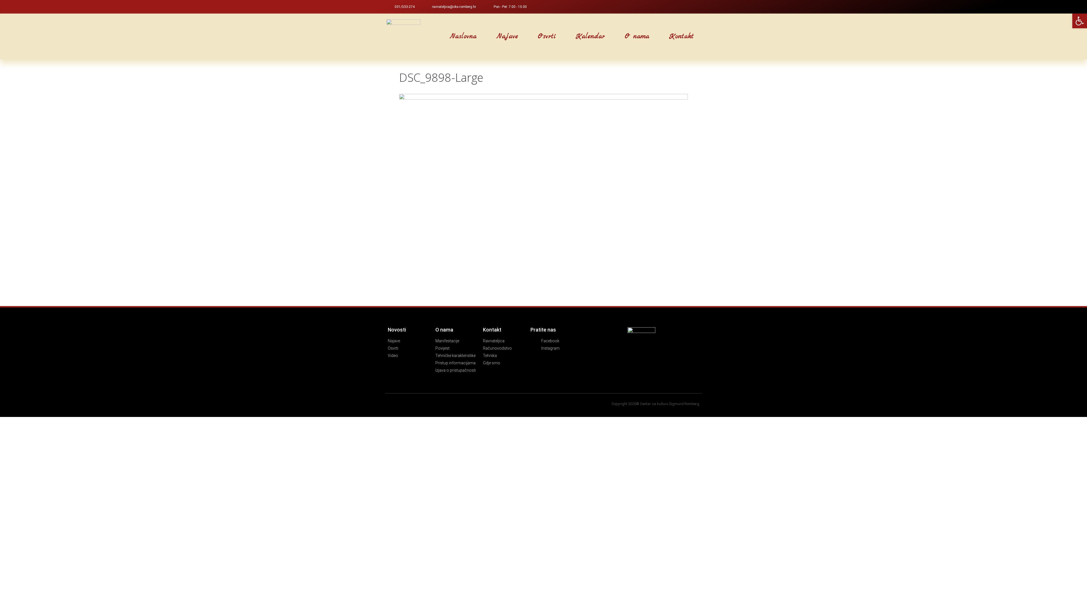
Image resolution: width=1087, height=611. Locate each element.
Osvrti (547, 36)
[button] (432, 37)
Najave (507, 36)
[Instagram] (698, 7)
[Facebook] (689, 7)
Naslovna (463, 36)
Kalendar (590, 36)
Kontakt (681, 36)
